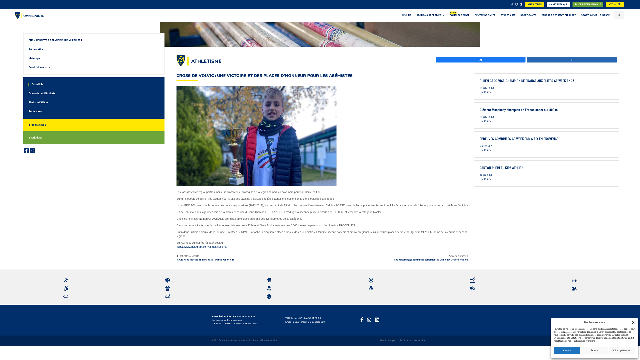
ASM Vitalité (534, 4)
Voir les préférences (622, 350)
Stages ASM (508, 15)
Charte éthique (558, 4)
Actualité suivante (457, 256)
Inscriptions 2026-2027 (588, 4)
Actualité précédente (189, 256)
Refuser (594, 350)
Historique (34, 58)
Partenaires (35, 111)
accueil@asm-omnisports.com (309, 321)
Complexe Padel (460, 15)
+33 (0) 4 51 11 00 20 (309, 318)
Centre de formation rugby (559, 15)
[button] (633, 322)
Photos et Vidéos (38, 102)
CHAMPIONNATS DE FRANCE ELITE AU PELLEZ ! (55, 40)
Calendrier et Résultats (41, 93)
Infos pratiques (37, 124)
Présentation (36, 49)
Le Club (406, 15)
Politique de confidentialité (412, 340)
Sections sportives (428, 15)
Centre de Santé (485, 15)
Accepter (566, 350)
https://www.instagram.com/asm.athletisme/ (201, 246)
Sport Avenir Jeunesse (595, 15)
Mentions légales (388, 340)
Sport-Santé (528, 15)
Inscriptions (35, 137)
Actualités (615, 4)
